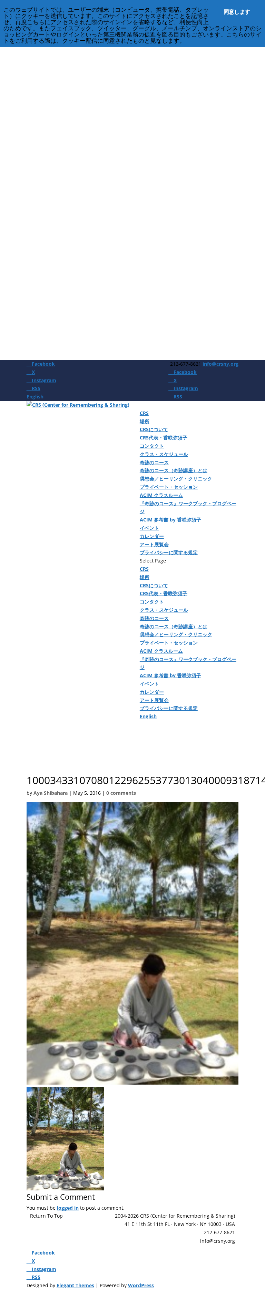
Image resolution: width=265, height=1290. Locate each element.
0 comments (121, 793)
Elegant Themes (75, 1285)
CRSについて (154, 429)
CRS (144, 413)
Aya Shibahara (50, 793)
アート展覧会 (154, 544)
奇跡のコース (154, 462)
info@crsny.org (217, 1241)
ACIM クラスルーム (161, 495)
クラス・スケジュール (164, 454)
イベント (149, 528)
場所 (144, 421)
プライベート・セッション (169, 487)
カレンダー (152, 536)
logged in (68, 1208)
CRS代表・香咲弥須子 (163, 437)
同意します (237, 12)
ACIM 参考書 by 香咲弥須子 (170, 519)
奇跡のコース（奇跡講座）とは (173, 470)
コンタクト (152, 446)
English (35, 396)
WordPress (141, 1285)
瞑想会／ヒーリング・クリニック (176, 478)
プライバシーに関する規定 (169, 552)
